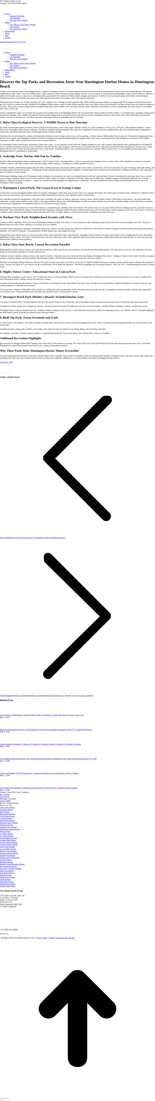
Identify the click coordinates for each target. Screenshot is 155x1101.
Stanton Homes (6, 875)
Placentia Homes (6, 862)
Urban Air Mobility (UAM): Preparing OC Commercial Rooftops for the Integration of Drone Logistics (39, 773)
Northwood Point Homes (9, 858)
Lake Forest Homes (7, 847)
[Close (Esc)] (1, 1098)
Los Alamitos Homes (8, 849)
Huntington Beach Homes (10, 829)
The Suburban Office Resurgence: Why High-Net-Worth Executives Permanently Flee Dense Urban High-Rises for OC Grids (48, 759)
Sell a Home (4, 797)
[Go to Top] (77, 1095)
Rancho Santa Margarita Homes (12, 864)
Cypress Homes (6, 818)
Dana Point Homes (7, 821)
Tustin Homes (5, 879)
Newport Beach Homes (9, 853)
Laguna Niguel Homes (8, 842)
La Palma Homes (6, 836)
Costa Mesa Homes (7, 816)
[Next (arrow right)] (3, 1100)
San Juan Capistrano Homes (11, 869)
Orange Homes (6, 860)
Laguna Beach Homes (8, 838)
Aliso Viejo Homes (7, 807)
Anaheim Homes (6, 810)
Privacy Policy (41, 938)
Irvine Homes (5, 831)
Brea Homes (5, 812)
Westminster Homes (7, 884)
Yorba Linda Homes (8, 886)
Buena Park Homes (7, 814)
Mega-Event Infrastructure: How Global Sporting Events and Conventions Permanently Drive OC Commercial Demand (46, 730)
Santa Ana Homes (7, 871)
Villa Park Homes (7, 882)
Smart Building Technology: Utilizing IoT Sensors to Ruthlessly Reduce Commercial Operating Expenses (40, 744)
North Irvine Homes (7, 855)
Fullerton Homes (6, 825)
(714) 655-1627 (20, 42)
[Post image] (6, 713)
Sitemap (52, 938)
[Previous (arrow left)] (1, 1100)
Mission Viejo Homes (8, 851)
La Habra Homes (6, 834)
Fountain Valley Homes (9, 823)
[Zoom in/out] (8, 1098)
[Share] (3, 1098)
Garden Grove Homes (8, 827)
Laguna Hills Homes (8, 840)
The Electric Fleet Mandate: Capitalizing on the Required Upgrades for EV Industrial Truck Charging (39, 788)
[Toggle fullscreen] (6, 1098)
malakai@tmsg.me (7, 42)
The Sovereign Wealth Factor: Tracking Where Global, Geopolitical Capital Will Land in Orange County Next (42, 715)
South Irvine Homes (7, 877)
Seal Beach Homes (7, 873)
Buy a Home (5, 794)
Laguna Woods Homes (9, 845)
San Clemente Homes (8, 866)
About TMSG (5, 801)
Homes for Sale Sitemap (65, 938)
